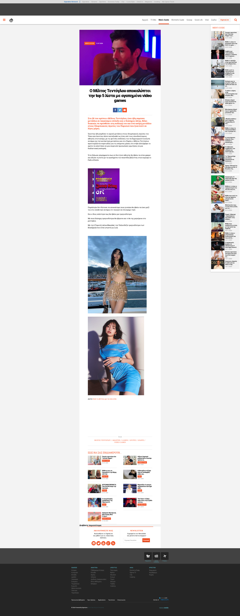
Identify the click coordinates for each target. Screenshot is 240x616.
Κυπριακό (74, 572)
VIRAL (139, 476)
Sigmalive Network (71, 2)
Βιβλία (112, 572)
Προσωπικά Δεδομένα (78, 600)
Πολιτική (74, 590)
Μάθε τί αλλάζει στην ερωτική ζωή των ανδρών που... (231, 62)
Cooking (157, 2)
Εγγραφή (146, 540)
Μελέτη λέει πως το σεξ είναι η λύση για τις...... (231, 206)
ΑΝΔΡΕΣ (141, 440)
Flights (165, 556)
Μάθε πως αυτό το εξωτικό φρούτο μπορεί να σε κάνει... (231, 198)
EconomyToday (135, 570)
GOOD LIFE (105, 476)
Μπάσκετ (94, 584)
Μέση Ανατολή (76, 588)
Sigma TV (133, 572)
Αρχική (145, 20)
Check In (140, 2)
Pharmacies (148, 556)
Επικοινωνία (121, 600)
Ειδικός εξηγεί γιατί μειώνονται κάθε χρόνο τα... (230, 101)
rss (113, 543)
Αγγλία (93, 575)
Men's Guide (164, 20)
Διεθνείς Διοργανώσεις (98, 579)
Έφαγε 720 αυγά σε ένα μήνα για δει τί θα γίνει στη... (231, 167)
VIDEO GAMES (120, 442)
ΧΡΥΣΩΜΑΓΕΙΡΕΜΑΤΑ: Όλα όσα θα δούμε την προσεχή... (109, 486)
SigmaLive (224, 20)
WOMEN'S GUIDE (142, 462)
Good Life (199, 20)
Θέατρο (112, 581)
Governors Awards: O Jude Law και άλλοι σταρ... (231, 263)
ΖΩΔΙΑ (104, 504)
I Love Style (130, 2)
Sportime (102, 2)
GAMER (125, 440)
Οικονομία (74, 579)
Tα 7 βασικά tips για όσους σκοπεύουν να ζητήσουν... (230, 159)
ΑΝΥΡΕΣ (132, 440)
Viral (207, 20)
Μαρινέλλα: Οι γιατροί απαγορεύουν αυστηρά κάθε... (145, 486)
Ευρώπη (74, 586)
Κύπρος (74, 570)
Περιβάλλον (75, 584)
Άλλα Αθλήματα (96, 581)
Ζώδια (213, 20)
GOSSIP (139, 490)
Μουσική (113, 575)
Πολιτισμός (114, 570)
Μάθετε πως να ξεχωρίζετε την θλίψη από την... (109, 472)
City (123, 2)
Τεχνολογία (75, 593)
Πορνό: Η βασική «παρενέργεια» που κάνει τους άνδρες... (230, 217)
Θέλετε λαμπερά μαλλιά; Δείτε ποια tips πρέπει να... (145, 458)
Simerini (94, 2)
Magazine (148, 2)
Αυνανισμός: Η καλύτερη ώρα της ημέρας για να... (231, 178)
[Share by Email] (124, 110)
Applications (101, 600)
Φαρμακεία (152, 570)
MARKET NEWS (106, 518)
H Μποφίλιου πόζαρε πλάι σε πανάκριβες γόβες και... (144, 472)
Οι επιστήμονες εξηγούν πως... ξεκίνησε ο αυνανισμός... (230, 140)
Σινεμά (112, 577)
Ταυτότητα (111, 600)
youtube (103, 543)
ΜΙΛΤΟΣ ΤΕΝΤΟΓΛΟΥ (102, 440)
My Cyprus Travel (168, 2)
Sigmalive (85, 2)
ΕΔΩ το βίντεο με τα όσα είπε (105, 399)
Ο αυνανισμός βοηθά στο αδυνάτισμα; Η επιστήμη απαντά (230, 245)
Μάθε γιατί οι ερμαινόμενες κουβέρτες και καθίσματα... (229, 72)
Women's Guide (177, 20)
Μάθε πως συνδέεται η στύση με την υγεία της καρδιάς (231, 226)
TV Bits (153, 20)
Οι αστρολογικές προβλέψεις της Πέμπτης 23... (107, 500)
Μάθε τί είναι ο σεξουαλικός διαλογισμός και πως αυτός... (230, 235)
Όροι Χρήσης (91, 600)
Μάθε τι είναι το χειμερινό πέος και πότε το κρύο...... (231, 43)
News (156, 556)
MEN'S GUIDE (106, 460)
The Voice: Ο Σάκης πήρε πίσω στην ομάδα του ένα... (145, 500)
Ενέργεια (74, 581)
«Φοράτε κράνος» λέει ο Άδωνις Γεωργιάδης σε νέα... (230, 121)
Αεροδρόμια (153, 572)
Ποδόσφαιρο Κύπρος (97, 570)
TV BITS (104, 490)
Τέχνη (112, 579)
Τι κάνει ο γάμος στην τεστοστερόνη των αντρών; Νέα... (231, 93)
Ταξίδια (112, 584)
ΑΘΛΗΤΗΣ (116, 440)
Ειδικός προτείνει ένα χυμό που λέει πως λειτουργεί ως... (231, 254)
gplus (108, 543)
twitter (98, 543)
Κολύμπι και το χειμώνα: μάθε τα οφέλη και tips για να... (231, 84)
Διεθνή (73, 577)
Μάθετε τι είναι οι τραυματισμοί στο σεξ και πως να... (231, 188)
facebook (94, 543)
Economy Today (113, 2)
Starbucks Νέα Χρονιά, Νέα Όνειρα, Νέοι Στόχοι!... (109, 514)
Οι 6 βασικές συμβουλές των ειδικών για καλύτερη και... (230, 149)
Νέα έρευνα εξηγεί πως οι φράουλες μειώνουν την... (231, 111)
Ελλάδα (73, 575)
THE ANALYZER (142, 504)
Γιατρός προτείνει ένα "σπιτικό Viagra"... (109, 457)
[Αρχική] (11, 19)
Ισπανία (93, 577)
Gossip (189, 20)
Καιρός (151, 575)
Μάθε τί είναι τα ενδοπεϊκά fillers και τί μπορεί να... (231, 129)
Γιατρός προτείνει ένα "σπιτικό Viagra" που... (231, 34)
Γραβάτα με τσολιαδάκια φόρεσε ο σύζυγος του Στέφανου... (231, 54)
